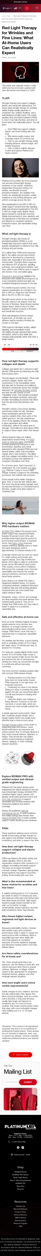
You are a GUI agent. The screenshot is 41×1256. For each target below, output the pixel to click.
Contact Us (20, 1206)
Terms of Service (20, 1215)
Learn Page (6, 16)
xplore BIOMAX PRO (12, 818)
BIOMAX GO (20, 1183)
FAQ (20, 1226)
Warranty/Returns (20, 1209)
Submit (28, 1082)
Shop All (20, 1189)
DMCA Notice (20, 1218)
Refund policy (20, 1220)
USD (20, 8)
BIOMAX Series (20, 1172)
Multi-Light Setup (20, 1177)
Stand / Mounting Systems (20, 1180)
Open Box (20, 1186)
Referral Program (20, 1223)
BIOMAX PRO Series (20, 1175)
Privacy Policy (20, 1212)
